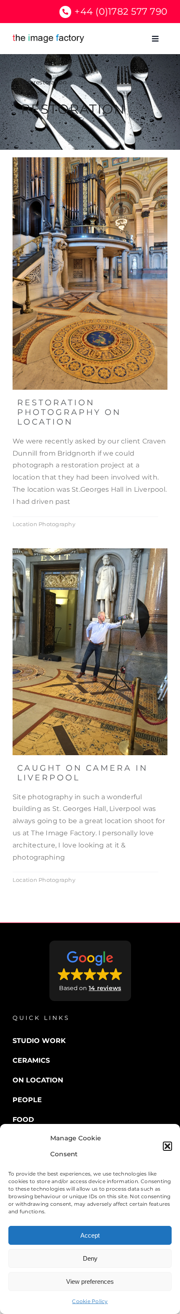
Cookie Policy (90, 1301)
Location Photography (44, 524)
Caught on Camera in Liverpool (82, 772)
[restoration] (90, 160)
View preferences (90, 1281)
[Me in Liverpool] (90, 551)
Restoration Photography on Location (69, 412)
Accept (90, 1235)
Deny (90, 1258)
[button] (167, 1146)
